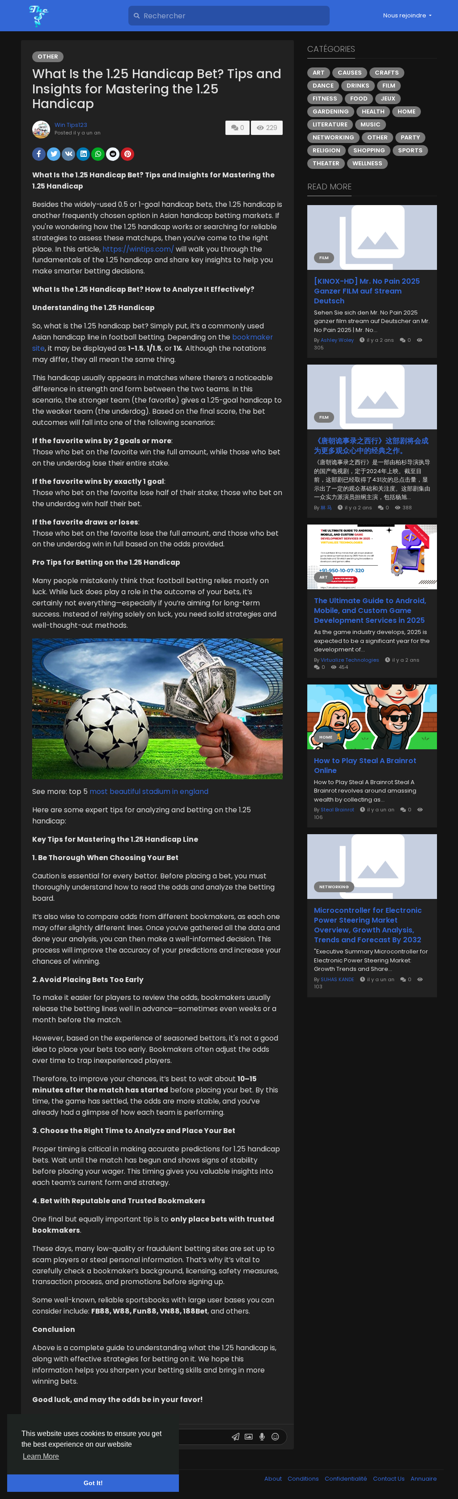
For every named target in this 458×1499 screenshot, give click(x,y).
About (273, 1478)
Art (319, 72)
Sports (410, 150)
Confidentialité (347, 1478)
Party (410, 137)
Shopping (369, 150)
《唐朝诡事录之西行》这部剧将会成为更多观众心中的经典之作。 (371, 446)
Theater (326, 163)
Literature (330, 124)
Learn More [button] (41, 1456)
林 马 (326, 507)
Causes (350, 72)
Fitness (325, 98)
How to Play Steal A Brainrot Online (365, 766)
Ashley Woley (337, 340)
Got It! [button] (93, 1482)
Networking (333, 137)
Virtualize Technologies (350, 659)
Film (388, 85)
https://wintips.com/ (138, 249)
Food (359, 98)
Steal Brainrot (337, 809)
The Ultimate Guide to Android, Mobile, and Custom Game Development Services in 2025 (370, 611)
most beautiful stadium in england (148, 791)
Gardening (331, 111)
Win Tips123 (71, 125)
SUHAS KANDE (337, 979)
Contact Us (389, 1478)
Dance (323, 85)
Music (370, 124)
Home (407, 111)
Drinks (358, 85)
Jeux (388, 98)
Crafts (387, 72)
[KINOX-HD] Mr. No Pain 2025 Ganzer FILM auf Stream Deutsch (367, 291)
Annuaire (424, 1478)
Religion (326, 150)
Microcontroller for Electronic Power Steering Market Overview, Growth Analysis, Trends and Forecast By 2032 (368, 925)
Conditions (304, 1478)
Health (373, 111)
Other (48, 56)
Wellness (367, 163)
